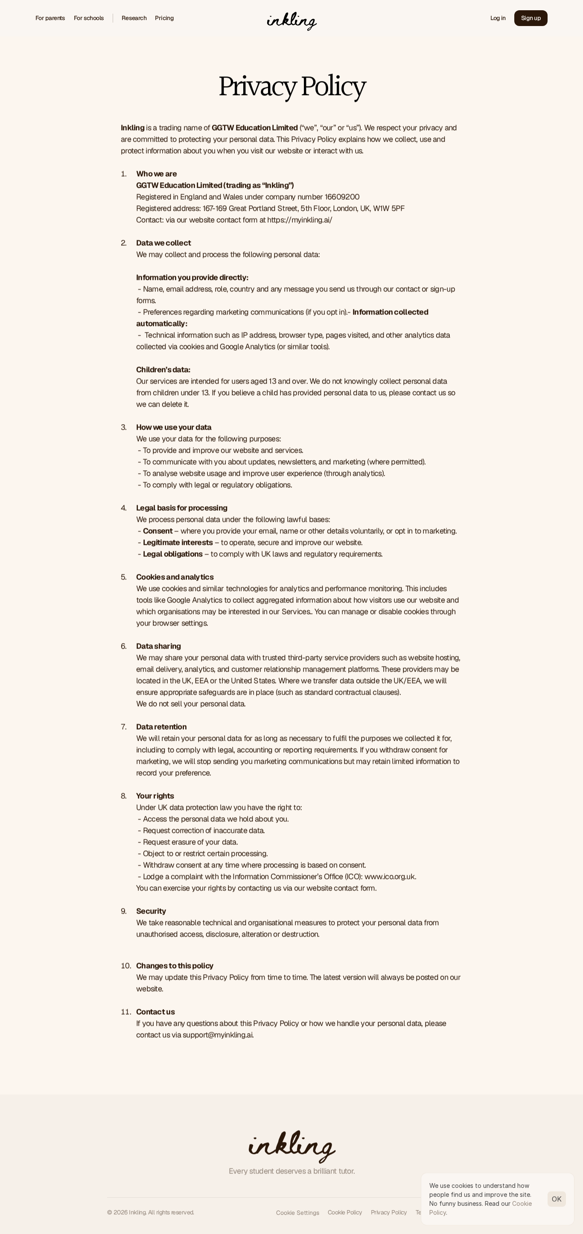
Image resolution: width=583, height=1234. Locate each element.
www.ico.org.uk (389, 876)
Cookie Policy (345, 1212)
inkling (292, 1141)
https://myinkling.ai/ (299, 219)
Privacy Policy (388, 1212)
